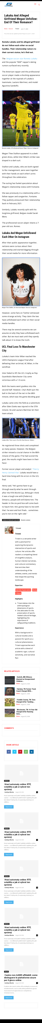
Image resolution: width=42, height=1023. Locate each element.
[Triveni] (9, 594)
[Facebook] (8, 752)
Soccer (11, 28)
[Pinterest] (20, 752)
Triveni (17, 28)
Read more (9, 807)
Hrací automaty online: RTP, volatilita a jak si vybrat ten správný (17, 787)
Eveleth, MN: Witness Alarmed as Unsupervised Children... (25, 679)
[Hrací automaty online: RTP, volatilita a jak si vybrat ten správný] (21, 773)
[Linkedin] (31, 752)
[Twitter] (14, 752)
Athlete (7, 781)
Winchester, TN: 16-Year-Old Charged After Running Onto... (26, 712)
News (5, 28)
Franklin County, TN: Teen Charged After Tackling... (25, 701)
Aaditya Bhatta (9, 792)
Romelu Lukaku (25, 520)
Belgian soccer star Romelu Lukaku (21, 58)
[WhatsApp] (25, 752)
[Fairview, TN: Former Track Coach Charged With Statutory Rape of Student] (9, 691)
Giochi (6, 971)
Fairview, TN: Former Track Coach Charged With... (26, 690)
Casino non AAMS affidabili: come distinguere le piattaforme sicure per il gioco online (21, 977)
